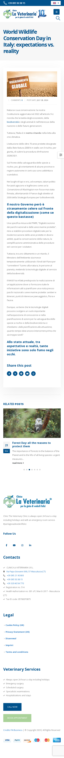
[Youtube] (14, 545)
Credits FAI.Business (12, 730)
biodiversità (13, 121)
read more (17, 463)
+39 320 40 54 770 (15, 583)
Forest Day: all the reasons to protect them (31, 444)
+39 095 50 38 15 (14, 579)
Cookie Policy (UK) (15, 625)
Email (27, 373)
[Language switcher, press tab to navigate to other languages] (56, 3)
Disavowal (11, 638)
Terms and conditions (17, 652)
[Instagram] (22, 545)
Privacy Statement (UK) (18, 632)
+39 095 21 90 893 (15, 575)
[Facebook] (6, 545)
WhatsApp (33, 373)
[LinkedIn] (30, 545)
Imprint (9, 645)
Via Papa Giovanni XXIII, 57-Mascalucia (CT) (26, 571)
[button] (56, 12)
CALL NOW (12, 707)
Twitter (15, 373)
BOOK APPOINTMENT (17, 718)
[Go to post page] (32, 423)
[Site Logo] (25, 14)
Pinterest (21, 373)
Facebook (9, 373)
